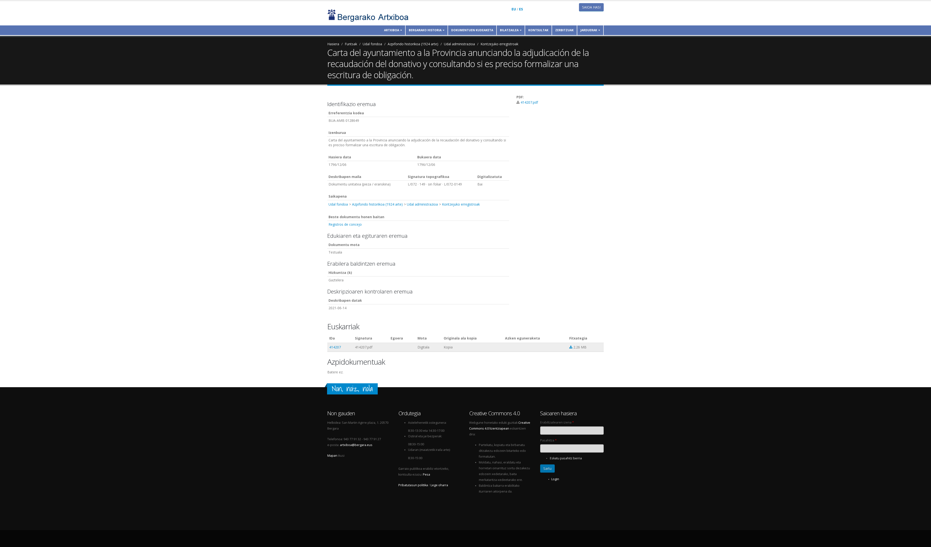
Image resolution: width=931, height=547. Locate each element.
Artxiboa (391, 30)
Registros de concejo (345, 224)
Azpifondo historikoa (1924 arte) (413, 44)
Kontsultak (538, 30)
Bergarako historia (425, 30)
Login (555, 479)
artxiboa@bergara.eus (356, 445)
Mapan (332, 456)
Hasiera (333, 44)
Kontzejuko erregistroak (499, 44)
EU (514, 9)
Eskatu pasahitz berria (566, 458)
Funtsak (351, 44)
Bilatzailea (509, 30)
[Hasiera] (371, 15)
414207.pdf (529, 102)
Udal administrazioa (459, 44)
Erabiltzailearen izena (557, 422)
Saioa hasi (591, 7)
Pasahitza (548, 440)
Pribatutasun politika (413, 485)
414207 (335, 347)
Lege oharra (439, 485)
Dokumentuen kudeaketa (472, 30)
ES (521, 9)
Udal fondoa (372, 44)
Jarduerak (588, 30)
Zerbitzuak (564, 30)
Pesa (426, 474)
